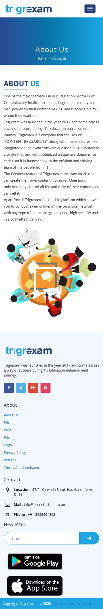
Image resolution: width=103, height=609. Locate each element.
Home (41, 58)
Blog (7, 430)
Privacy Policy (15, 452)
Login (8, 445)
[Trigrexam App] (35, 561)
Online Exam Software (73, 603)
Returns (10, 459)
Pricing (9, 422)
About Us (11, 415)
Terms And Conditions (22, 467)
